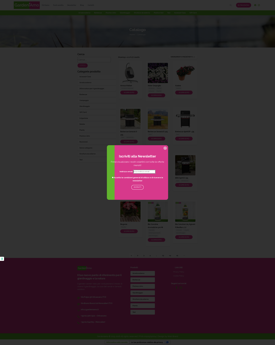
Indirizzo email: (126, 172)
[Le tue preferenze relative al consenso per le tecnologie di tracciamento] (2, 259)
